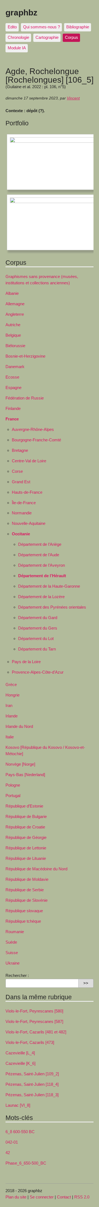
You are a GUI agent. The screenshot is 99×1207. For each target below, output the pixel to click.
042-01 (12, 1142)
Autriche (13, 324)
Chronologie (18, 37)
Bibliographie (77, 27)
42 (8, 1152)
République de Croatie (25, 827)
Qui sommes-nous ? (41, 27)
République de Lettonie (26, 848)
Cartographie (47, 37)
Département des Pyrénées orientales (52, 607)
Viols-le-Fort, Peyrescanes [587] (34, 1021)
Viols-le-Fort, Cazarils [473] (30, 1042)
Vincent (73, 98)
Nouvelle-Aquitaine (28, 523)
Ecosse (12, 377)
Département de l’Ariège (39, 544)
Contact (64, 1197)
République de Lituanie (26, 858)
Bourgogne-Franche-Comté (36, 440)
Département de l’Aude (38, 554)
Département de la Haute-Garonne (49, 586)
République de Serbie (25, 889)
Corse (17, 471)
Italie (10, 737)
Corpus (71, 37)
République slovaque (24, 910)
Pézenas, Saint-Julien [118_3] (32, 1094)
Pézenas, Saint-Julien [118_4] (32, 1084)
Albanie (12, 293)
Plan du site (16, 1197)
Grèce (11, 684)
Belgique (13, 335)
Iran (9, 705)
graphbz (21, 12)
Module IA (17, 47)
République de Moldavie (27, 879)
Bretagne (20, 450)
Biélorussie (15, 345)
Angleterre (15, 314)
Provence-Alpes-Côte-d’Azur (38, 672)
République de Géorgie (26, 837)
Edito (12, 27)
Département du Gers (37, 628)
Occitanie (21, 533)
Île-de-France (24, 502)
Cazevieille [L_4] (20, 1053)
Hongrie (13, 695)
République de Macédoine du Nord (36, 868)
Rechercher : (17, 975)
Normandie (22, 513)
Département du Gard (37, 617)
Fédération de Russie (25, 398)
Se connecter (42, 1197)
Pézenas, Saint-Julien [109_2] (32, 1073)
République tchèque (23, 921)
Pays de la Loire (26, 661)
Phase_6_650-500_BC (26, 1163)
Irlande (12, 716)
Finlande (13, 408)
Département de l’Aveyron (41, 565)
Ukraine (13, 963)
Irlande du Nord (19, 726)
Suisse (12, 952)
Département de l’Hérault (42, 575)
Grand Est (21, 481)
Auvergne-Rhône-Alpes (33, 429)
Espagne (13, 387)
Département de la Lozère (41, 596)
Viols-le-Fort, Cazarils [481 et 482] (36, 1032)
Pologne (13, 785)
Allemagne (15, 303)
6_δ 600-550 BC (20, 1131)
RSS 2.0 (81, 1197)
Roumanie (15, 931)
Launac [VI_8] (18, 1105)
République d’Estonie (24, 806)
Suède (11, 942)
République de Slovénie (27, 900)
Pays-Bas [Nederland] (25, 774)
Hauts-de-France (27, 492)
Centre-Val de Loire (29, 460)
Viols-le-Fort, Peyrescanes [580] (34, 1011)
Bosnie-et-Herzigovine (25, 356)
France (12, 419)
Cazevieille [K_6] (20, 1063)
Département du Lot (36, 638)
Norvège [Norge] (20, 764)
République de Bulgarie (26, 816)
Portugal (13, 795)
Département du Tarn (37, 649)
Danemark (15, 366)
